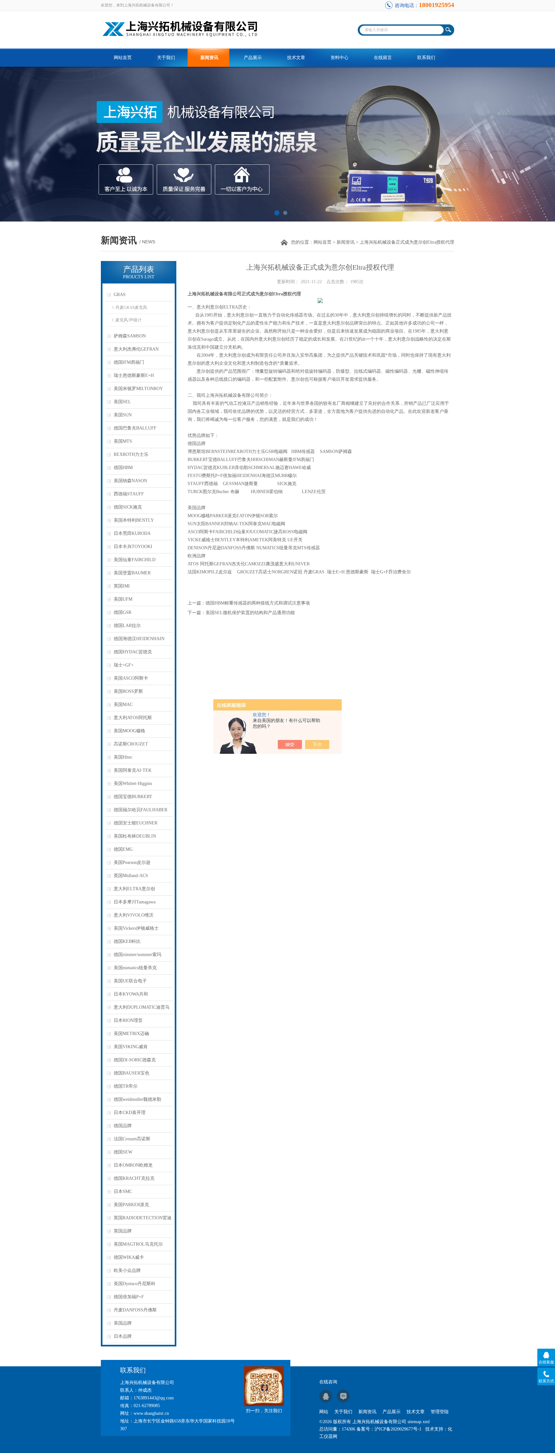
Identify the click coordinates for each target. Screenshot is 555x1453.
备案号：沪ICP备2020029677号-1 (389, 1429)
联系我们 (426, 57)
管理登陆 (440, 1411)
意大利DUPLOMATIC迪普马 (142, 1007)
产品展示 (253, 57)
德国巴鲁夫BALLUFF (135, 428)
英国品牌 (123, 1231)
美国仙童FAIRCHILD (134, 559)
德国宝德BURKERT (133, 796)
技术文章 (296, 57)
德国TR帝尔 (125, 1086)
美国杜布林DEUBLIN (135, 836)
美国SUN (123, 415)
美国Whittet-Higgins (133, 783)
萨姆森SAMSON (130, 336)
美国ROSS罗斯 (128, 691)
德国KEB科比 (127, 941)
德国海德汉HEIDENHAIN (139, 638)
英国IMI (122, 586)
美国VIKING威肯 (131, 1046)
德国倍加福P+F (129, 1296)
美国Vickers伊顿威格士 (136, 928)
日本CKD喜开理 (129, 1112)
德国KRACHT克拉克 (134, 1178)
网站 (323, 1411)
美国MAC (123, 704)
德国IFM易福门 (129, 362)
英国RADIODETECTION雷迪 (143, 1217)
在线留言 (383, 57)
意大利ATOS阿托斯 (133, 717)
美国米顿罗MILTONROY (138, 388)
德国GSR (122, 612)
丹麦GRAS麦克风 (131, 307)
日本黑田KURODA (132, 533)
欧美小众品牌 (127, 1270)
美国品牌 (123, 1323)
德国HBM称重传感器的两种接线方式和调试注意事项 (258, 603)
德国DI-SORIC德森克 (135, 1059)
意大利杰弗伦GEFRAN (136, 349)
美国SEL (122, 401)
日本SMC (123, 1191)
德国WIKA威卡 (129, 1257)
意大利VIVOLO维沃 (134, 915)
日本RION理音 (128, 1020)
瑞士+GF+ (124, 665)
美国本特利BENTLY (134, 520)
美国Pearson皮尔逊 (132, 862)
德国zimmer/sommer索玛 (137, 954)
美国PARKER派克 (131, 1204)
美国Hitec (123, 757)
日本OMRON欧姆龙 (133, 1165)
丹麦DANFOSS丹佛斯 (135, 1310)
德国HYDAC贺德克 (133, 651)
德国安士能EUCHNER (135, 823)
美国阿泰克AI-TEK (133, 770)
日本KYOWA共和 (131, 994)
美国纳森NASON (130, 480)
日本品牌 (123, 1336)
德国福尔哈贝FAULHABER (140, 809)
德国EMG (123, 849)
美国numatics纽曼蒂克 (135, 967)
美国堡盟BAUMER (132, 572)
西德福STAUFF (129, 494)
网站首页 (123, 57)
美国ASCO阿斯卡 (131, 678)
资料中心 (339, 57)
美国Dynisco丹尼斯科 (134, 1283)
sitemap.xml (419, 1421)
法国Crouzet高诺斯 (132, 1138)
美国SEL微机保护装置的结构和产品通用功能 (250, 612)
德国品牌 (123, 1125)
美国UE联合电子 (130, 981)
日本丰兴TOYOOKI (133, 546)
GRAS (120, 294)
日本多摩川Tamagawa (134, 902)
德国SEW (123, 1152)
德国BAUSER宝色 (131, 1073)
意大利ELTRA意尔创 (134, 888)
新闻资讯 (209, 57)
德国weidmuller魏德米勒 (137, 1099)
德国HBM (123, 467)
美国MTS (123, 441)
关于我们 (166, 57)
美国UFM (123, 599)
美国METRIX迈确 (131, 1033)
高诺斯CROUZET (131, 744)
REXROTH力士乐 (131, 454)
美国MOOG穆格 (129, 730)
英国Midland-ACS (131, 875)
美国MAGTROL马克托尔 (138, 1244)
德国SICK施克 (128, 507)
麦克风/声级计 (128, 320)
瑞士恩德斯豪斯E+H (134, 375)
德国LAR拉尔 (127, 625)
